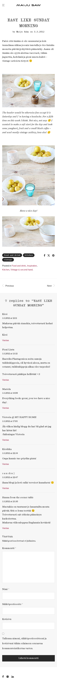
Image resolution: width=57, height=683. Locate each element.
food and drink (12, 255)
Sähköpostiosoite (12, 604)
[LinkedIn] (13, 676)
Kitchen (5, 269)
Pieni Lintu (8, 349)
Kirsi (4, 314)
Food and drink (19, 265)
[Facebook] (3, 676)
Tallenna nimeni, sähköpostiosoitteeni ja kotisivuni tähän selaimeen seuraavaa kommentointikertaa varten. (24, 643)
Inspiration (32, 265)
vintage (8, 260)
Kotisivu (6, 619)
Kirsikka (7, 449)
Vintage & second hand (22, 269)
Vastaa (5, 340)
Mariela (6, 389)
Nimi (5, 589)
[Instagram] (7, 676)
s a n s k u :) (8, 473)
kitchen (29, 255)
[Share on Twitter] (48, 255)
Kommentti (9, 548)
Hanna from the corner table (17, 497)
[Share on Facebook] (44, 255)
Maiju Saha (23, 32)
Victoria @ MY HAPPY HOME (19, 417)
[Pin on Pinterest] (53, 255)
